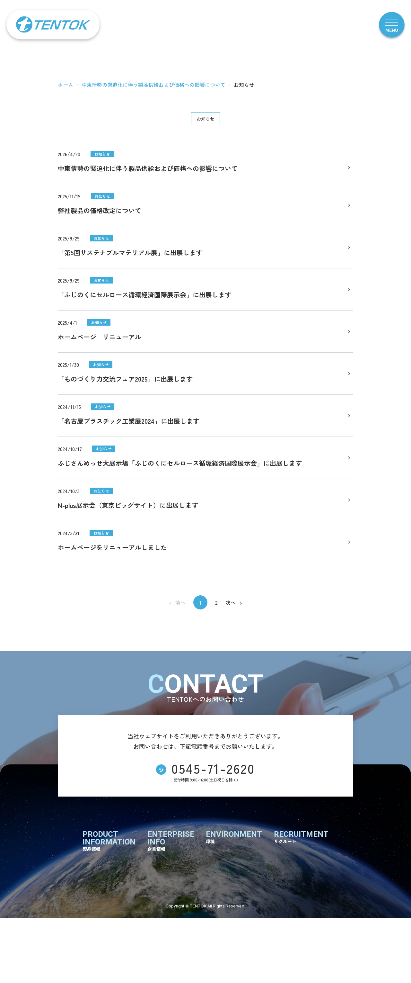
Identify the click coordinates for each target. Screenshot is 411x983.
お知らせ (205, 118)
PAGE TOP (395, 966)
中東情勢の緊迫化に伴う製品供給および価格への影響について (153, 84)
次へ (230, 602)
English (354, 25)
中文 (328, 25)
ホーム (65, 84)
